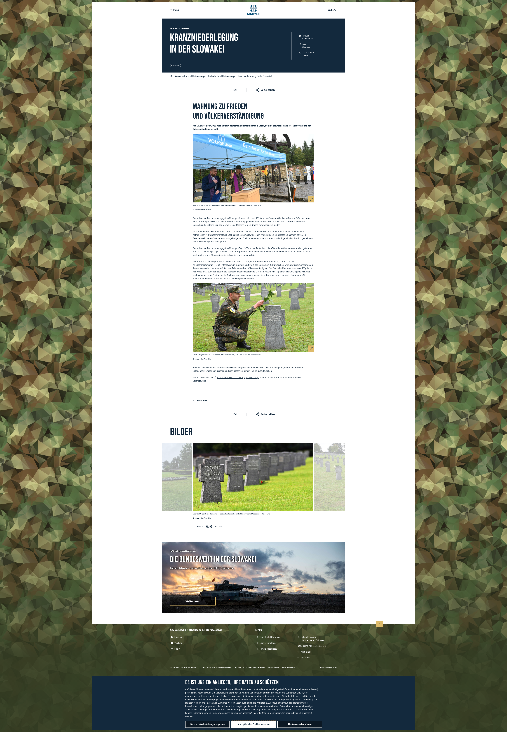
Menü (176, 9)
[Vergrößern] (311, 199)
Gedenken (175, 65)
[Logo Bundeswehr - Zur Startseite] (253, 10)
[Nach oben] (379, 624)
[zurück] (165, 482)
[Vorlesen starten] (235, 90)
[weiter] (341, 482)
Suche (331, 9)
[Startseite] (171, 76)
